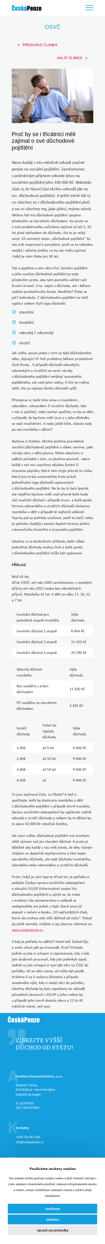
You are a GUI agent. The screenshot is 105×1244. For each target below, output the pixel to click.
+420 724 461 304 (28, 1137)
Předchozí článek (39, 45)
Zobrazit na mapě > (29, 1094)
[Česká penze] (27, 8)
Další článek (70, 58)
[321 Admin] (24, 1020)
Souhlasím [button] (52, 1208)
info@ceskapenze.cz (30, 1142)
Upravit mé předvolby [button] (52, 1230)
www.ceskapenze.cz (27, 929)
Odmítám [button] (52, 1219)
